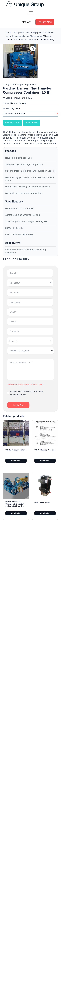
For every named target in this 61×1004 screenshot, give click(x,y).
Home (8, 32)
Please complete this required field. (26, 384)
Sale (17, 108)
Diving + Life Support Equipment (28, 32)
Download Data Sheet (14, 114)
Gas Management (34, 36)
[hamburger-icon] (30, 12)
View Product (16, 460)
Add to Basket (31, 123)
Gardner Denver (18, 103)
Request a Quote (13, 123)
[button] (33, 48)
